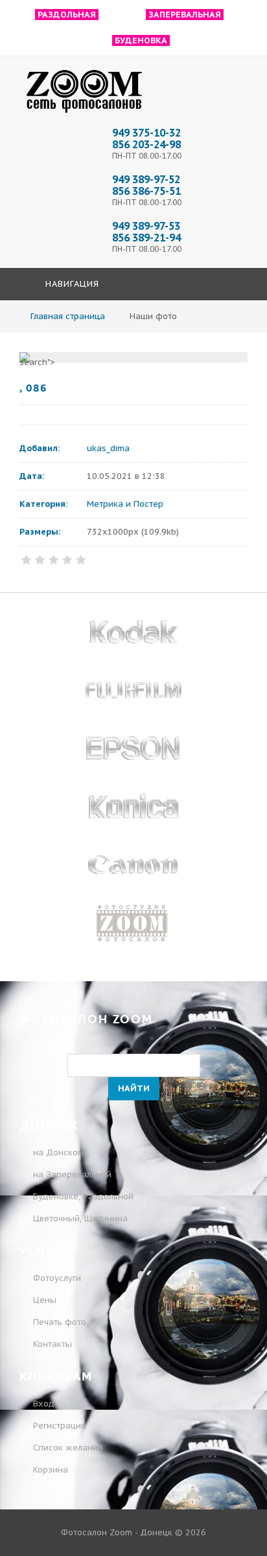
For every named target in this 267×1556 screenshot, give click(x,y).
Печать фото (59, 1322)
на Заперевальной (72, 1174)
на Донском (58, 1152)
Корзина (49, 1469)
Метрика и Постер (125, 503)
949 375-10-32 (146, 132)
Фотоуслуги (57, 1278)
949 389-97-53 (146, 225)
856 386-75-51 (146, 190)
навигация (70, 283)
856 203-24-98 (146, 144)
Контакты (52, 1344)
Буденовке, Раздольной (83, 1196)
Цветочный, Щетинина (80, 1218)
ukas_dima (108, 448)
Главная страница (67, 316)
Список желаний (66, 1447)
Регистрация (58, 1425)
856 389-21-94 (146, 237)
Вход (42, 1403)
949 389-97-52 (146, 179)
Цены (44, 1300)
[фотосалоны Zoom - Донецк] (84, 113)
